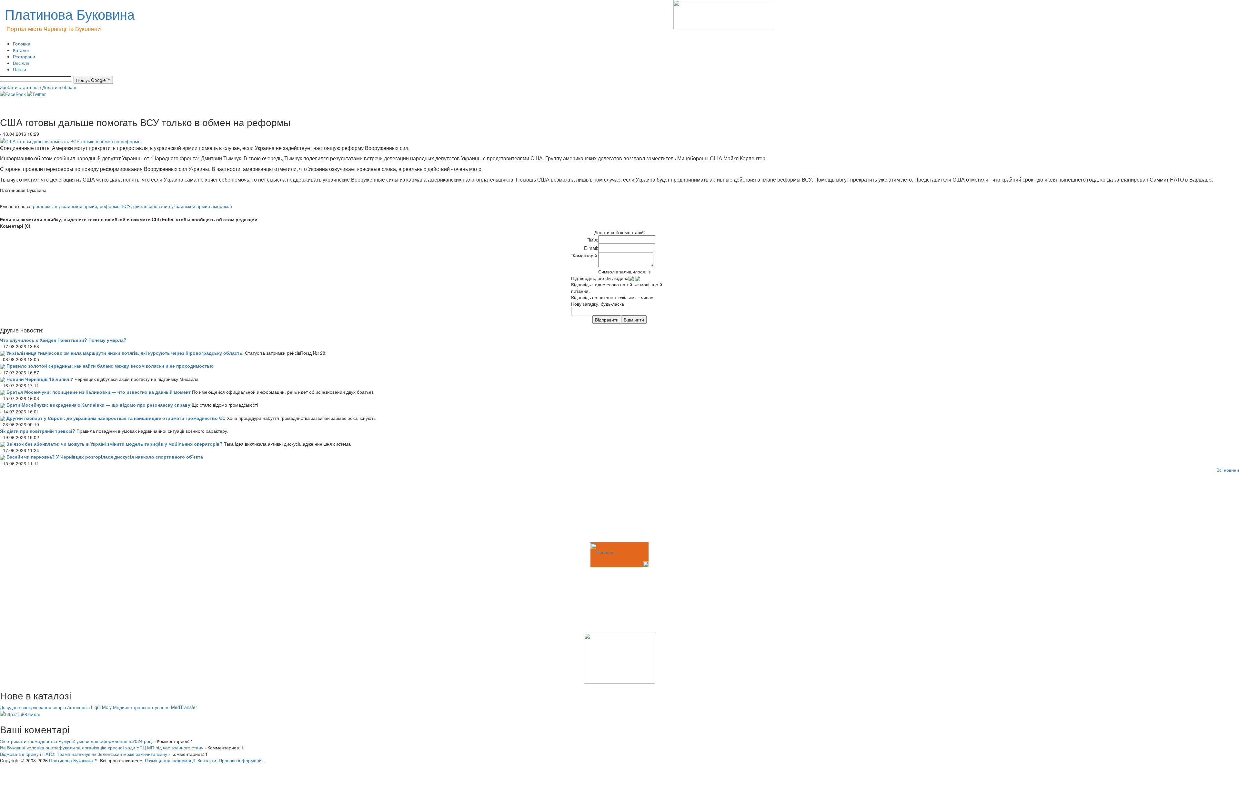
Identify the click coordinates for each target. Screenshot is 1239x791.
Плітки (19, 69)
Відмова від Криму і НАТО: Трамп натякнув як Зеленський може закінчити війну (83, 754)
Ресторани (24, 56)
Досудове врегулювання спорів (33, 707)
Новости (605, 552)
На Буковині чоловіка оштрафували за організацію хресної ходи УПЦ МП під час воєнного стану (101, 747)
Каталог (21, 50)
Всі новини (1227, 470)
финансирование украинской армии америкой (182, 206)
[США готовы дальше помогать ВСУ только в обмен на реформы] (70, 140)
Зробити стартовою (20, 87)
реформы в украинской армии (65, 206)
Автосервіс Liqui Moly (89, 707)
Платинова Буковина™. (74, 760)
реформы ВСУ (115, 206)
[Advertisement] (32, 508)
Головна (21, 43)
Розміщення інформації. (170, 760)
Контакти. (207, 760)
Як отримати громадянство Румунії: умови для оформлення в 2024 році (76, 741)
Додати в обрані (59, 87)
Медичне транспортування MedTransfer (155, 707)
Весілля (21, 63)
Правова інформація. (241, 760)
